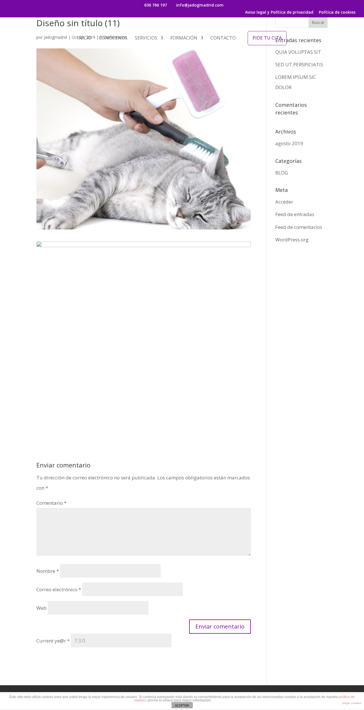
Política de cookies (337, 12)
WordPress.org (292, 239)
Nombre (47, 571)
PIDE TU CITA (267, 38)
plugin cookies (351, 703)
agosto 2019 (289, 143)
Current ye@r (53, 640)
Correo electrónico (58, 589)
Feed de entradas (294, 214)
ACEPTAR (182, 705)
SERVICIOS (146, 38)
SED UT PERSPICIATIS (299, 64)
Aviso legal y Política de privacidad (279, 12)
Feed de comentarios (298, 227)
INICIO (84, 38)
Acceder (284, 201)
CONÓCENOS (113, 38)
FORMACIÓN (183, 38)
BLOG (281, 172)
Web (41, 608)
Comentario (51, 503)
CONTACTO (223, 38)
